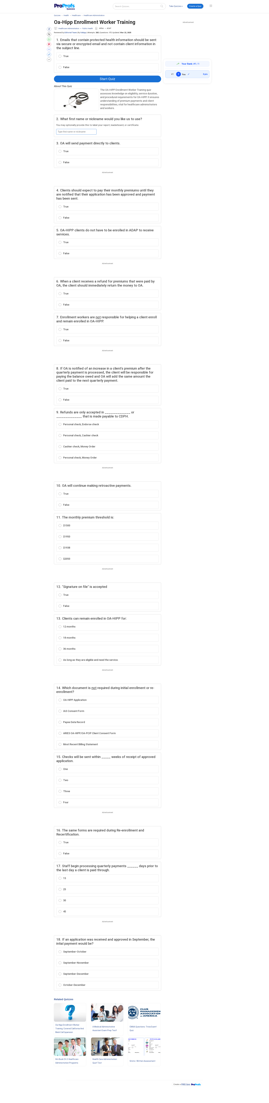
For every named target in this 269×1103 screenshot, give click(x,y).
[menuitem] (175, 7)
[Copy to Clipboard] (50, 54)
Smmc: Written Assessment (142, 1061)
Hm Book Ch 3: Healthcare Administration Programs (66, 1061)
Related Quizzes (63, 999)
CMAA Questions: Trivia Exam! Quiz (143, 1028)
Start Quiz (107, 79)
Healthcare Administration (68, 28)
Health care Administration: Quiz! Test (104, 1061)
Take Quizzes (175, 6)
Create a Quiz (195, 6)
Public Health (87, 28)
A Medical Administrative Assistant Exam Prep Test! (104, 1028)
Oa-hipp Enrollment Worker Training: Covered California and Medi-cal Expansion (69, 1028)
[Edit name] (188, 74)
